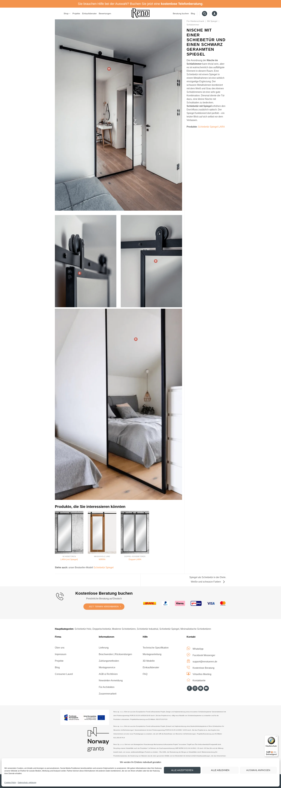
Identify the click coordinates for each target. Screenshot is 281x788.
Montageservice (107, 667)
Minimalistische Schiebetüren (195, 629)
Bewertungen (105, 13)
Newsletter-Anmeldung (111, 680)
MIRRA (102, 559)
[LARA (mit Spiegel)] (69, 532)
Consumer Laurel (64, 674)
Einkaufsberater (89, 13)
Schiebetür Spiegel (104, 567)
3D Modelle (149, 661)
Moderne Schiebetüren (124, 629)
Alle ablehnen (220, 770)
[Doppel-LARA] (135, 532)
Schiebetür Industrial (147, 629)
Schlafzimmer (193, 24)
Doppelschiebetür (101, 629)
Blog (193, 13)
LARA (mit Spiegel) (69, 559)
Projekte (76, 13)
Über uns (59, 647)
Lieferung (104, 647)
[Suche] (204, 13)
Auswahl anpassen (258, 770)
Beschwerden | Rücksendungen (115, 654)
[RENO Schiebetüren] (140, 13)
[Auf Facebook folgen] (189, 688)
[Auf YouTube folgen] (206, 688)
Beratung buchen (181, 13)
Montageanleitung (152, 654)
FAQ (145, 674)
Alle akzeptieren (182, 770)
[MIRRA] (102, 532)
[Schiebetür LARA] (109, 69)
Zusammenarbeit (107, 693)
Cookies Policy (10, 783)
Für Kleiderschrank (195, 21)
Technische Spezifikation (156, 647)
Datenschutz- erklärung (27, 783)
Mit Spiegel (212, 21)
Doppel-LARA (135, 559)
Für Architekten (106, 687)
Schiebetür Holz (83, 629)
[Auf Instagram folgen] (195, 688)
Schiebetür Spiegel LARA (211, 126)
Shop (66, 13)
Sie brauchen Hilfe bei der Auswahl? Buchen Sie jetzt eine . (140, 4)
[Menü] (276, 737)
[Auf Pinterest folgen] (200, 688)
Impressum (60, 654)
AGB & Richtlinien (108, 674)
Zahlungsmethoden (109, 661)
